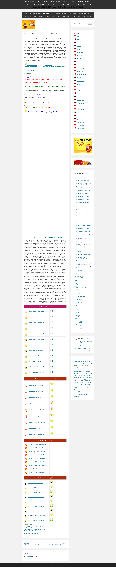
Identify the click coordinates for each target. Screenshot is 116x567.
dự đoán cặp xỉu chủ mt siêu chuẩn (35, 501)
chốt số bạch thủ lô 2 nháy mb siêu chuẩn (38, 317)
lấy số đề (86, 367)
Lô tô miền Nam (80, 112)
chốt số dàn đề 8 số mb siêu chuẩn (36, 361)
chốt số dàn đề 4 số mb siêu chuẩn (36, 350)
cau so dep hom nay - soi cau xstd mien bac (38, 36)
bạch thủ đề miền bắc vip (32, 65)
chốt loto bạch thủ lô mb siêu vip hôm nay (45, 237)
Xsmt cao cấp (64, 1)
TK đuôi (79, 96)
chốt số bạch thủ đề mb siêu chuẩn (36, 339)
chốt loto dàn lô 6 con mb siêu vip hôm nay (34, 526)
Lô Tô (84, 4)
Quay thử (89, 4)
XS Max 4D (79, 55)
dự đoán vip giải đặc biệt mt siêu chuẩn (36, 487)
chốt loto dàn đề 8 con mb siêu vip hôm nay (83, 341)
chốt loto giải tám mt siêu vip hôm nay (83, 244)
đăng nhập (30, 556)
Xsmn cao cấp (73, 1)
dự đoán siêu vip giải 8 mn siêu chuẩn (37, 451)
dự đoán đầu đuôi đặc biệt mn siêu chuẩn (38, 468)
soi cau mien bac (83, 371)
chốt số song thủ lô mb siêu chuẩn (36, 322)
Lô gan (78, 84)
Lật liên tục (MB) (80, 68)
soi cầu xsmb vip (83, 387)
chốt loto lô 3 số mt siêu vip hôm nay (83, 245)
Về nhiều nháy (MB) (81, 74)
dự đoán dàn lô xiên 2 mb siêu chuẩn (36, 397)
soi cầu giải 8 (86, 377)
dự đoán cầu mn (84, 365)
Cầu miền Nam (80, 77)
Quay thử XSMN (80, 128)
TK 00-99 (79, 106)
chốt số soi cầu (81, 361)
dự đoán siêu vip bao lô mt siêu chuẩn (36, 497)
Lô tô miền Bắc (80, 109)
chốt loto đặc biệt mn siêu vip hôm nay (83, 261)
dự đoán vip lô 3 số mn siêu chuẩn (36, 472)
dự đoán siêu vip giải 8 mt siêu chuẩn (36, 492)
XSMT (58, 4)
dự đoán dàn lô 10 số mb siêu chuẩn (36, 428)
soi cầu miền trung (84, 382)
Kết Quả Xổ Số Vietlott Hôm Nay (82, 287)
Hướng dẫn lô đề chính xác (83, 1)
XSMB (48, 4)
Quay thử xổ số (79, 325)
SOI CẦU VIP (77, 375)
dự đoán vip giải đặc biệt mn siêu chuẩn (37, 447)
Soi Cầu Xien (82, 385)
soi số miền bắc (76, 394)
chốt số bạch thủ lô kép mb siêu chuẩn (37, 328)
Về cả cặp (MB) (80, 71)
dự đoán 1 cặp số (80, 363)
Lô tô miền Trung (81, 115)
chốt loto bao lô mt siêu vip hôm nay (83, 238)
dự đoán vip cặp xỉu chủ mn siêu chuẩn (37, 458)
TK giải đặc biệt (80, 100)
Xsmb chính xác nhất (55, 1)
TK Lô (79, 4)
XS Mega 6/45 (80, 52)
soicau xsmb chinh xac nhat (85, 373)
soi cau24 (86, 369)
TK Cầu (73, 4)
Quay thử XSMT (80, 125)
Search (90, 23)
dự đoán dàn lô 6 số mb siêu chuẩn (36, 385)
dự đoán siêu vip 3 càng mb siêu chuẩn (37, 416)
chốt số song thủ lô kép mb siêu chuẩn (37, 333)
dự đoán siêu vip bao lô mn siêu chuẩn (37, 454)
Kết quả (63, 4)
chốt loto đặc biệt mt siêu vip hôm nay (83, 242)
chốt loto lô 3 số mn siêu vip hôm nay (83, 264)
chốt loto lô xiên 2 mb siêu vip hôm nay (33, 530)
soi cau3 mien (82, 369)
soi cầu (83, 375)
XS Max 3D (79, 62)
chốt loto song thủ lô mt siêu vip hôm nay (84, 252)
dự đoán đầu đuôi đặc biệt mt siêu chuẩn (36, 515)
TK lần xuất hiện (80, 103)
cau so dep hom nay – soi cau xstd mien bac (32, 1)
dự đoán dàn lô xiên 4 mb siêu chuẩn (36, 409)
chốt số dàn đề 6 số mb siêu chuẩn (36, 355)
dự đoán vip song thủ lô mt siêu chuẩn (36, 506)
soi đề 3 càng (83, 394)
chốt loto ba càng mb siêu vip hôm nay (83, 183)
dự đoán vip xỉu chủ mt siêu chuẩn (35, 483)
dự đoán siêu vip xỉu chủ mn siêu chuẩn (37, 444)
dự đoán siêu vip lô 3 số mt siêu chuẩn (36, 520)
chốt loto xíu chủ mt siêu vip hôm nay (83, 254)
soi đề (80, 394)
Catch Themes (89, 565)
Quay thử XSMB (80, 122)
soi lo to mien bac (83, 391)
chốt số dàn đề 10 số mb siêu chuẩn (36, 366)
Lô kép (78, 90)
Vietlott (68, 4)
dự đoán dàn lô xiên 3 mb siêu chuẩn (36, 403)
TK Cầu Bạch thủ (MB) (82, 65)
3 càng (75, 361)
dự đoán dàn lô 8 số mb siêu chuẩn (36, 391)
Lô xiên (78, 87)
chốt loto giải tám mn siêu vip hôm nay (83, 263)
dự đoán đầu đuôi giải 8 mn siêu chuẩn (37, 465)
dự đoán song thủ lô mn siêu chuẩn (36, 461)
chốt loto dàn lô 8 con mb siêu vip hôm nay (34, 527)
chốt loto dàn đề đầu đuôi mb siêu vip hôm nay (35, 529)
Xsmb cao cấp (46, 1)
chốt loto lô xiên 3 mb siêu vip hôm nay (83, 225)
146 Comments (50, 36)
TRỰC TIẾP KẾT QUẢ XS (39, 4)
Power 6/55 (79, 58)
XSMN (53, 4)
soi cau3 (77, 369)
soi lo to (75, 391)
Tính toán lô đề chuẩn (27, 4)
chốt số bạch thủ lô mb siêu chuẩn (36, 311)
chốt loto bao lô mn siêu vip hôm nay (83, 257)
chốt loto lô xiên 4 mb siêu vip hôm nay (83, 226)
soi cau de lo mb (48, 65)
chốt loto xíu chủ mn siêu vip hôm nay (83, 274)
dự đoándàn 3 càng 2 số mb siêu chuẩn (37, 422)
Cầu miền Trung (80, 81)
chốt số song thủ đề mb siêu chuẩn (36, 344)
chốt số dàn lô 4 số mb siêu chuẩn (36, 372)
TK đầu (78, 93)
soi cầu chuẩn (79, 377)
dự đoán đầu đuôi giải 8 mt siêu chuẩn (36, 510)
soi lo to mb (78, 391)
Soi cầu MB (82, 380)
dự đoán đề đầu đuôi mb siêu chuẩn (36, 434)
